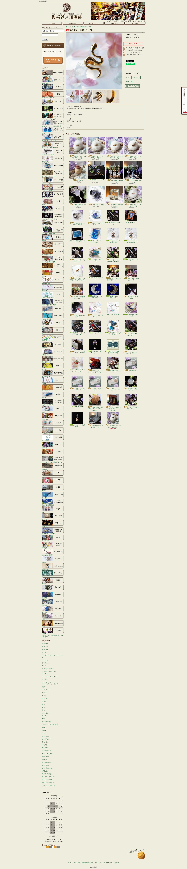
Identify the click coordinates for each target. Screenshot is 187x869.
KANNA (44, 347)
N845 (43, 326)
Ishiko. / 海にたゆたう (48, 297)
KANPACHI (45, 355)
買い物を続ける (135, 52)
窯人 (43, 333)
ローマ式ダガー (79, 406)
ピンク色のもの (46, 750)
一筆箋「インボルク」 (80, 389)
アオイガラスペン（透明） (133, 297)
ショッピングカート (135, 23)
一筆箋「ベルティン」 (97, 389)
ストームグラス (46, 247)
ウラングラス (46, 112)
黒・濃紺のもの (46, 762)
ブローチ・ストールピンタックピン (49, 672)
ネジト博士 (45, 519)
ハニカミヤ (45, 540)
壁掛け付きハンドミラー (80, 205)
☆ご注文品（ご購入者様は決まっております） (52, 636)
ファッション (46, 690)
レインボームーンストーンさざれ (79, 223)
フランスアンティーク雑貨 (50, 724)
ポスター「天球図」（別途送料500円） (114, 352)
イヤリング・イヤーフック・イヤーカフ (52, 656)
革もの (44, 716)
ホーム (51, 23)
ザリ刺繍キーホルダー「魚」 (97, 260)
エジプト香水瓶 (46, 254)
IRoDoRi (44, 312)
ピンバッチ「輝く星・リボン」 (96, 352)
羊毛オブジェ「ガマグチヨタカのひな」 (79, 157)
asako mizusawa (46, 283)
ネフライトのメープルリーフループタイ (113, 260)
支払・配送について (72, 23)
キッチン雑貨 (46, 197)
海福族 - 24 (80, 180)
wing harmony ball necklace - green (132, 241)
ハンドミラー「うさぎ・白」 (79, 260)
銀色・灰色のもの (47, 768)
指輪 (90, 27)
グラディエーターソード (97, 278)
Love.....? (44, 619)
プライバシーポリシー (105, 862)
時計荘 (44, 490)
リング (44, 666)
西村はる (44, 548)
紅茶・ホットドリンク (48, 97)
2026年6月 (45, 649)
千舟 (43, 476)
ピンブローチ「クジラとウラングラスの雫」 (77, 279)
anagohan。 (45, 290)
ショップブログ (93, 23)
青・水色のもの (46, 739)
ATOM (57, 847)
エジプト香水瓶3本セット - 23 (133, 279)
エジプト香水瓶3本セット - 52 (117, 181)
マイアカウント (52, 28)
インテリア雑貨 (46, 183)
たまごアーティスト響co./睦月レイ (52, 462)
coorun (44, 383)
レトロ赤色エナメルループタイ (133, 334)
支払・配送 (77, 862)
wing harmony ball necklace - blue (114, 241)
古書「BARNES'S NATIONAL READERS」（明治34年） (95, 409)
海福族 (44, 727)
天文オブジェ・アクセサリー (50, 176)
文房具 (44, 212)
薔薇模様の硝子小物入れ (133, 389)
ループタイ (45, 679)
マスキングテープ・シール (50, 219)
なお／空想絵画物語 (48, 505)
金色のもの (45, 765)
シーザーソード (96, 333)
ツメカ (44, 483)
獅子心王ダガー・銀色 (115, 223)
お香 (43, 204)
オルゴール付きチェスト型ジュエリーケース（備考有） (113, 409)
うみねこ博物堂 (46, 319)
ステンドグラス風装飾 (48, 233)
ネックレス (45, 660)
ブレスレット (46, 663)
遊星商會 (44, 598)
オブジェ (44, 698)
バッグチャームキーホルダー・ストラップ (50, 683)
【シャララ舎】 (46, 433)
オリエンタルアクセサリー (50, 147)
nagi (43, 512)
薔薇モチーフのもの (48, 782)
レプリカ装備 (46, 226)
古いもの (44, 104)
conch (43, 412)
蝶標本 (44, 240)
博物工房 (44, 526)
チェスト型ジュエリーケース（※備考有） (95, 371)
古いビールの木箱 (80, 352)
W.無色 (44, 633)
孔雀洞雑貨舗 (46, 376)
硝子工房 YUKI (46, 340)
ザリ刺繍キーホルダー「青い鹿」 (115, 333)
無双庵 (44, 583)
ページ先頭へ (141, 856)
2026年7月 (45, 646)
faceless (44, 626)
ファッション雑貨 (47, 190)
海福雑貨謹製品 (46, 76)
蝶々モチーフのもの (48, 777)
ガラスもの (45, 713)
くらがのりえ (46, 390)
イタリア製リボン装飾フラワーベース (114, 279)
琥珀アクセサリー (47, 133)
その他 (44, 730)
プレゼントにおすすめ (48, 785)
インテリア (45, 733)
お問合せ (114, 23)
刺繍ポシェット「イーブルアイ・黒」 (78, 333)
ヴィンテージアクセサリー (50, 119)
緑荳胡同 (44, 612)
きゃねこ (44, 369)
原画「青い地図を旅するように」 (77, 241)
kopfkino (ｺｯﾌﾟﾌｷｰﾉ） (48, 405)
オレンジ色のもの (47, 753)
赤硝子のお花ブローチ (115, 371)
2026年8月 (45, 643)
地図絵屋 (44, 469)
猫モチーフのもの (47, 780)
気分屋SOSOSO (46, 362)
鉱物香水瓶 (45, 162)
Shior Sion (45, 419)
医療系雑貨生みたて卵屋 (49, 305)
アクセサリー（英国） (48, 154)
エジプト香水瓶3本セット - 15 (135, 181)
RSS (49, 847)
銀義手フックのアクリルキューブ (117, 205)
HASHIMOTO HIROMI (48, 533)
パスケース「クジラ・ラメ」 (97, 241)
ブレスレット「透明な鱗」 (113, 314)
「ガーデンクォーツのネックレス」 (132, 352)
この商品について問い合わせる (135, 48)
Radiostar (44, 605)
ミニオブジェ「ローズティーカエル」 (78, 370)
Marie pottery (45, 569)
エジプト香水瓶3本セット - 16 (79, 297)
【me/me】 (45, 590)
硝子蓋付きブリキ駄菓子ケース (97, 426)
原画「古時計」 (130, 222)
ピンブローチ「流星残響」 (79, 425)
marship (44, 562)
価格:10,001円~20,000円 (132, 86)
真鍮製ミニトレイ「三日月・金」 (114, 296)
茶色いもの (45, 756)
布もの (44, 707)
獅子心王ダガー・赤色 (132, 260)
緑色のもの (45, 745)
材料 (43, 719)
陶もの (44, 710)
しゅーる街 (45, 440)
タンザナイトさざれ (99, 205)
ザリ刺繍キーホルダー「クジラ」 (132, 315)
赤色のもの (45, 736)
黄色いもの (45, 742)
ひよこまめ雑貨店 (47, 555)
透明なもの (45, 771)
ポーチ (44, 692)
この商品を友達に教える (135, 50)
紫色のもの (45, 748)
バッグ (44, 695)
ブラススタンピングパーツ (50, 269)
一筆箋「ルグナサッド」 (115, 389)
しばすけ (44, 426)
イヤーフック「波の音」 (97, 316)
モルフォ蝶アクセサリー (49, 140)
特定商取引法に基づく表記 (135, 55)
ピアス (44, 652)
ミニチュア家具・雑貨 (48, 262)
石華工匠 (44, 447)
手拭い (44, 687)
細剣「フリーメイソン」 (98, 180)
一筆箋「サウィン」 (133, 371)
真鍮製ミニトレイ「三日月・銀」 (96, 296)
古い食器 (44, 90)
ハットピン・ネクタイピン (50, 676)
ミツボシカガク (46, 576)
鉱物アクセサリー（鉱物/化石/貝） (52, 126)
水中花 (44, 276)
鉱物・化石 (45, 83)
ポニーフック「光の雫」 (97, 223)
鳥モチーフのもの (47, 774)
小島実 (44, 397)
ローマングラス (46, 169)
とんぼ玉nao (45, 498)
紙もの (44, 704)
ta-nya (43, 455)
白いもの (44, 759)
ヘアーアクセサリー (48, 669)
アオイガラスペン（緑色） (80, 316)
